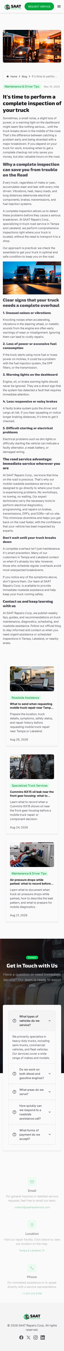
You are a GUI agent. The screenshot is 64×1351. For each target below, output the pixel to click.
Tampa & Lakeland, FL (32, 1250)
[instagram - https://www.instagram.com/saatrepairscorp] (35, 1337)
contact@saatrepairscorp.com (32, 1207)
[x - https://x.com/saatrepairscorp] (28, 1337)
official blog (53, 626)
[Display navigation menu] (59, 6)
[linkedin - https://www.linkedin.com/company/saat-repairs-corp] (43, 1337)
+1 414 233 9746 (32, 1293)
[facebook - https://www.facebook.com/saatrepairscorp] (21, 1337)
